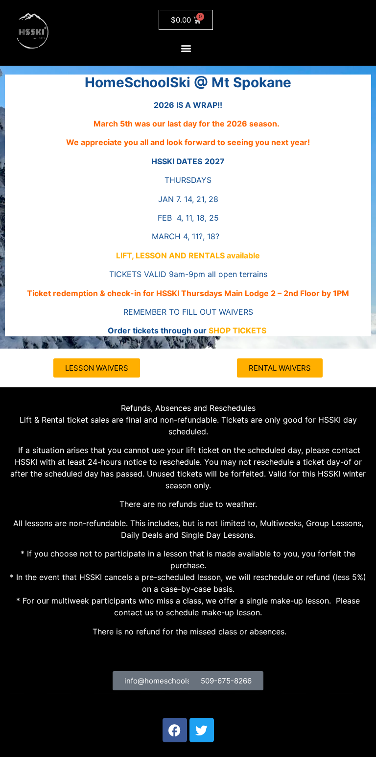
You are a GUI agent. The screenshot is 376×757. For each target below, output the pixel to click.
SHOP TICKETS (237, 330)
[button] (186, 48)
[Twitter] (201, 730)
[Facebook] (175, 730)
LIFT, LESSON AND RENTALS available (188, 255)
